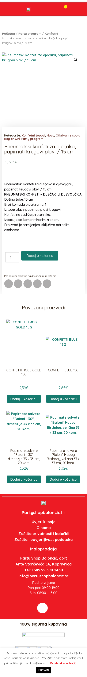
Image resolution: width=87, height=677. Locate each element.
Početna (8, 34)
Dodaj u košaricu (40, 256)
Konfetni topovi (33, 135)
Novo (50, 135)
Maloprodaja (43, 549)
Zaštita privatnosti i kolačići (43, 533)
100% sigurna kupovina (43, 624)
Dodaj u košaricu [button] (23, 399)
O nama (44, 527)
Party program (29, 34)
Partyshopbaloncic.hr (43, 512)
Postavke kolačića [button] (64, 663)
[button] (55, 9)
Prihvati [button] (43, 670)
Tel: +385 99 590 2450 (43, 570)
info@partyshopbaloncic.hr (43, 576)
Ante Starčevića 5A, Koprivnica (44, 564)
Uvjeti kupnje (44, 521)
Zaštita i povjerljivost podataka (43, 539)
